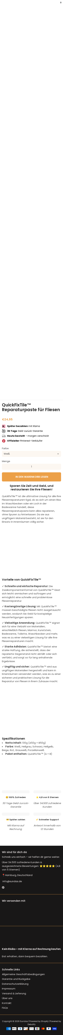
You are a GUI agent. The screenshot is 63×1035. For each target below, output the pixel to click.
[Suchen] (4, 4)
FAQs (5, 1007)
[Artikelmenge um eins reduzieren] (5, 467)
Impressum (8, 988)
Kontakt (6, 1003)
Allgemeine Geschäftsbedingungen (23, 974)
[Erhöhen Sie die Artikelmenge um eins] (58, 467)
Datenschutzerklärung (15, 984)
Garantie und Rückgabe (16, 979)
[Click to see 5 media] (47, 392)
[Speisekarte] (2, 4)
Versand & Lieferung (14, 993)
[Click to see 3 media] (26, 392)
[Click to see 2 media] (16, 392)
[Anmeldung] (58, 4)
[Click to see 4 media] (36, 392)
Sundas (24, 1021)
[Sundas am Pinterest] (3, 887)
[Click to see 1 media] (6, 392)
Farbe (5, 448)
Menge (6, 461)
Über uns (7, 998)
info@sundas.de (12, 881)
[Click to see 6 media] (57, 392)
